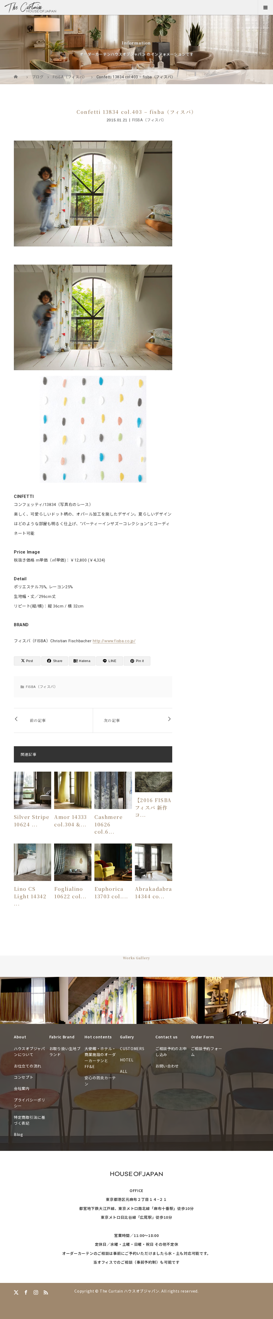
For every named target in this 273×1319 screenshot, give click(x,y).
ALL (123, 1071)
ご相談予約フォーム (206, 1051)
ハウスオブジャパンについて (29, 1051)
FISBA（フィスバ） (149, 120)
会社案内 (22, 1088)
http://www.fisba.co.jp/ (114, 641)
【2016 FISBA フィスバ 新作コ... (153, 807)
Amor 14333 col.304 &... (70, 820)
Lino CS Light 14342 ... (30, 896)
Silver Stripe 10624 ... (31, 820)
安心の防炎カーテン (100, 1080)
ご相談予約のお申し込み (171, 1051)
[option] (34, 1000)
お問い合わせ (167, 1066)
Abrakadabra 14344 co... (153, 892)
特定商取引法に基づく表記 (29, 1120)
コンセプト (24, 1077)
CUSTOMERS (132, 1048)
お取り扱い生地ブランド (65, 1051)
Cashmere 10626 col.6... (108, 824)
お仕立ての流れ (27, 1066)
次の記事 (112, 720)
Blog (18, 1134)
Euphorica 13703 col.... (111, 892)
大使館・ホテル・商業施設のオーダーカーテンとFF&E (100, 1057)
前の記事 (38, 720)
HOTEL (127, 1059)
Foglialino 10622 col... (70, 892)
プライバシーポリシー (29, 1102)
